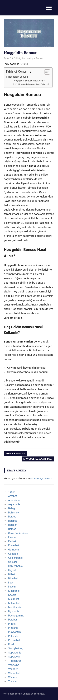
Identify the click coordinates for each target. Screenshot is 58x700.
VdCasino (13, 665)
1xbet (11, 491)
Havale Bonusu (16, 454)
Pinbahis (13, 627)
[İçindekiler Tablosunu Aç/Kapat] (45, 72)
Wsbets (12, 677)
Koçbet (12, 595)
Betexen (12, 524)
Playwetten (14, 632)
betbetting (28, 58)
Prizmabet (14, 640)
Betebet (12, 520)
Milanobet (14, 603)
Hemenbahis (15, 566)
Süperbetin (14, 656)
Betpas (12, 529)
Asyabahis (14, 504)
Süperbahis (14, 652)
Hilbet (11, 574)
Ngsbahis (13, 611)
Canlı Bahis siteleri (18, 533)
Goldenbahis (15, 557)
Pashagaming (16, 615)
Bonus (39, 58)
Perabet (12, 619)
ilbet (10, 582)
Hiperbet (13, 578)
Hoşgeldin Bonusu (18, 76)
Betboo (12, 516)
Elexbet (12, 537)
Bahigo (12, 508)
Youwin (12, 681)
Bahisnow (13, 512)
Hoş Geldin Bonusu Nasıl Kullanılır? (33, 84)
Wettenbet (14, 673)
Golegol (12, 562)
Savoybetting (15, 648)
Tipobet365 (14, 660)
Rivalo (11, 644)
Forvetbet (13, 545)
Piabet (11, 623)
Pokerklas (13, 636)
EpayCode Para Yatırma (37, 459)
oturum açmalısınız (41, 478)
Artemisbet (14, 500)
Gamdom (13, 549)
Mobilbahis (14, 607)
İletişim (12, 586)
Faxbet (12, 541)
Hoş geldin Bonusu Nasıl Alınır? (29, 80)
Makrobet (13, 599)
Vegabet (13, 669)
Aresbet (12, 496)
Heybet (12, 570)
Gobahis (13, 553)
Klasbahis (13, 590)
